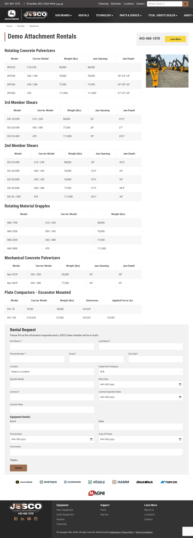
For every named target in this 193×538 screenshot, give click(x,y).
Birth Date (103, 379)
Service (104, 514)
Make (101, 421)
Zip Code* (133, 354)
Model (13, 421)
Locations (128, 3)
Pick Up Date (16, 434)
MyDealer (116, 3)
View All (59, 4)
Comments (15, 446)
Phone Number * (18, 354)
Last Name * (105, 341)
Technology (104, 15)
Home (9, 26)
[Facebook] (16, 519)
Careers (140, 3)
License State (16, 404)
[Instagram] (36, 519)
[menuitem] (63, 15)
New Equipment (65, 509)
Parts (103, 509)
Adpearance (115, 532)
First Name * (16, 341)
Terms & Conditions (144, 532)
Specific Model (17, 379)
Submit (18, 468)
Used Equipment (65, 514)
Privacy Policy (127, 532)
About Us (149, 509)
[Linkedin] (22, 519)
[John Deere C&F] (13, 15)
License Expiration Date (110, 392)
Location (14, 366)
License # (14, 392)
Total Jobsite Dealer (162, 15)
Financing (103, 3)
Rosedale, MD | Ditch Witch (41, 3)
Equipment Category (108, 366)
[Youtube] (29, 519)
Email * (72, 354)
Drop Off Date (105, 434)
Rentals (84, 15)
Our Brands (62, 15)
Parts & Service (130, 15)
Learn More (175, 39)
